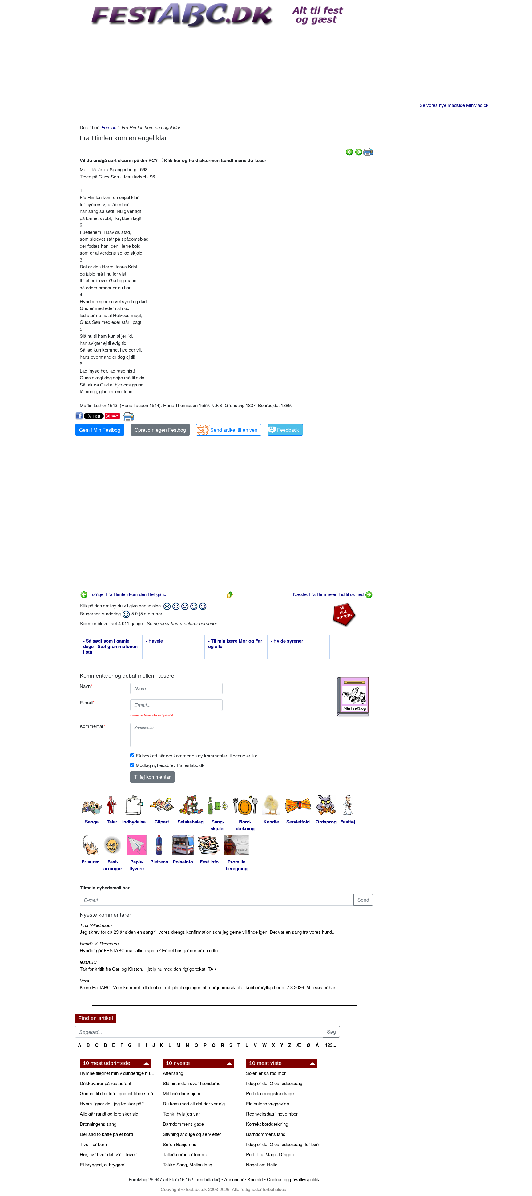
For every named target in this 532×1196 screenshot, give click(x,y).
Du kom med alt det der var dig (194, 1103)
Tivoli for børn (93, 1144)
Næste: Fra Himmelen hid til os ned (329, 594)
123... (330, 1045)
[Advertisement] (226, 74)
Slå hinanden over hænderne (191, 1083)
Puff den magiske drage (270, 1093)
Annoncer (234, 1179)
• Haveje (154, 641)
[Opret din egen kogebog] (353, 697)
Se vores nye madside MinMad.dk (454, 105)
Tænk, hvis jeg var (181, 1113)
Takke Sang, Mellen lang (187, 1164)
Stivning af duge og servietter (192, 1134)
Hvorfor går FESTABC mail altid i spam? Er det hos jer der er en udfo (149, 950)
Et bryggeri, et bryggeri (102, 1164)
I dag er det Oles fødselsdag (274, 1083)
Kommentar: (93, 726)
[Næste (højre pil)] (358, 151)
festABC (88, 962)
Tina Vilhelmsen (96, 925)
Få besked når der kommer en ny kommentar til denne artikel (197, 755)
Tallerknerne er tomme (185, 1154)
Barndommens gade (183, 1123)
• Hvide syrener (287, 641)
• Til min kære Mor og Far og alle (235, 644)
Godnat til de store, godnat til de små (116, 1093)
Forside (108, 127)
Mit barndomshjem (181, 1093)
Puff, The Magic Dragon (270, 1154)
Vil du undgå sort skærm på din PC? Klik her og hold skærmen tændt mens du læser (173, 160)
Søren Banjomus (179, 1144)
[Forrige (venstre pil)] (349, 151)
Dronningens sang (98, 1123)
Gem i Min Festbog (99, 429)
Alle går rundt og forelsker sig (109, 1113)
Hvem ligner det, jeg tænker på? (112, 1103)
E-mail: (88, 702)
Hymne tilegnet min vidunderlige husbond (118, 1073)
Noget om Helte (261, 1164)
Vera (84, 980)
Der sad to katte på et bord (106, 1134)
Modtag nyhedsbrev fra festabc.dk (170, 765)
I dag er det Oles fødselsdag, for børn (283, 1144)
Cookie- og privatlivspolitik (293, 1179)
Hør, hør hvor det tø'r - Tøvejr (108, 1154)
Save (115, 416)
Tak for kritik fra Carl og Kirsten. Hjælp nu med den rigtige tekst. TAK (148, 968)
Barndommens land (265, 1134)
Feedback (288, 429)
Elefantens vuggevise (267, 1103)
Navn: (87, 686)
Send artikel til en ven (233, 429)
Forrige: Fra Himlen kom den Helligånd (127, 594)
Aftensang (173, 1073)
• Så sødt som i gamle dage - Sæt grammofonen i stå (110, 646)
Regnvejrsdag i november (272, 1113)
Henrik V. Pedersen (99, 943)
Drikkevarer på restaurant (105, 1083)
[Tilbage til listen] (230, 594)
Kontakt (255, 1179)
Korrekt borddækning (267, 1123)
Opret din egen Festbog (160, 429)
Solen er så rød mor (266, 1073)
